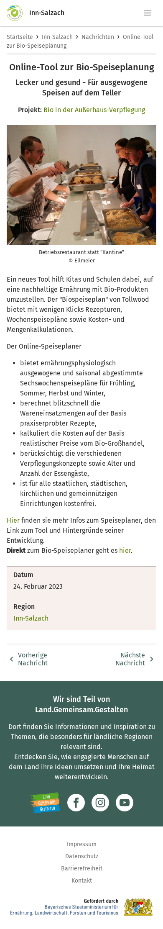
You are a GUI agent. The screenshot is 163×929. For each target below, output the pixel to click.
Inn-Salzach (57, 37)
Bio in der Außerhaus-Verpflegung (94, 110)
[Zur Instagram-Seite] (100, 802)
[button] (147, 13)
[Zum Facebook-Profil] (76, 802)
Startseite (20, 37)
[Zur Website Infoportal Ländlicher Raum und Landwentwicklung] (45, 802)
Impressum (82, 844)
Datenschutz (81, 856)
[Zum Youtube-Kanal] (124, 802)
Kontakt (81, 880)
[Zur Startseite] (18, 13)
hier (125, 550)
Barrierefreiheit (81, 868)
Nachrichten (98, 37)
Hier (14, 520)
